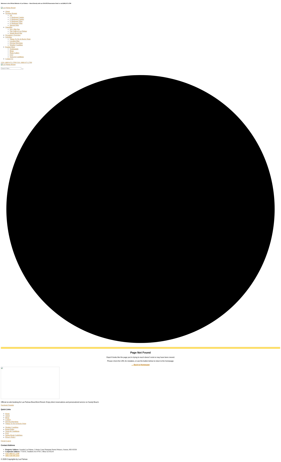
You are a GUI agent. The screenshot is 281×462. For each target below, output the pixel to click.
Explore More (10, 47)
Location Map (14, 41)
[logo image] (8, 64)
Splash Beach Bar (16, 33)
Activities (8, 37)
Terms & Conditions (17, 57)
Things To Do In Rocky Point (20, 39)
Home (7, 414)
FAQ (11, 55)
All (11, 15)
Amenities (8, 27)
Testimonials (14, 49)
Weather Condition (16, 45)
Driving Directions (16, 43)
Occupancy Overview (13, 35)
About (7, 11)
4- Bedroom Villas (16, 23)
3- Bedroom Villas (16, 21)
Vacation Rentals (11, 13)
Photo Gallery (14, 53)
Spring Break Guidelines (13, 435)
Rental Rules (9, 429)
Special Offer (14, 25)
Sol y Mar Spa (15, 29)
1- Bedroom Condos (17, 17)
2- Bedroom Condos (17, 19)
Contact (8, 420)
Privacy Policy (10, 437)
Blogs (12, 51)
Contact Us (9, 59)
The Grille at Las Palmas (18, 31)
